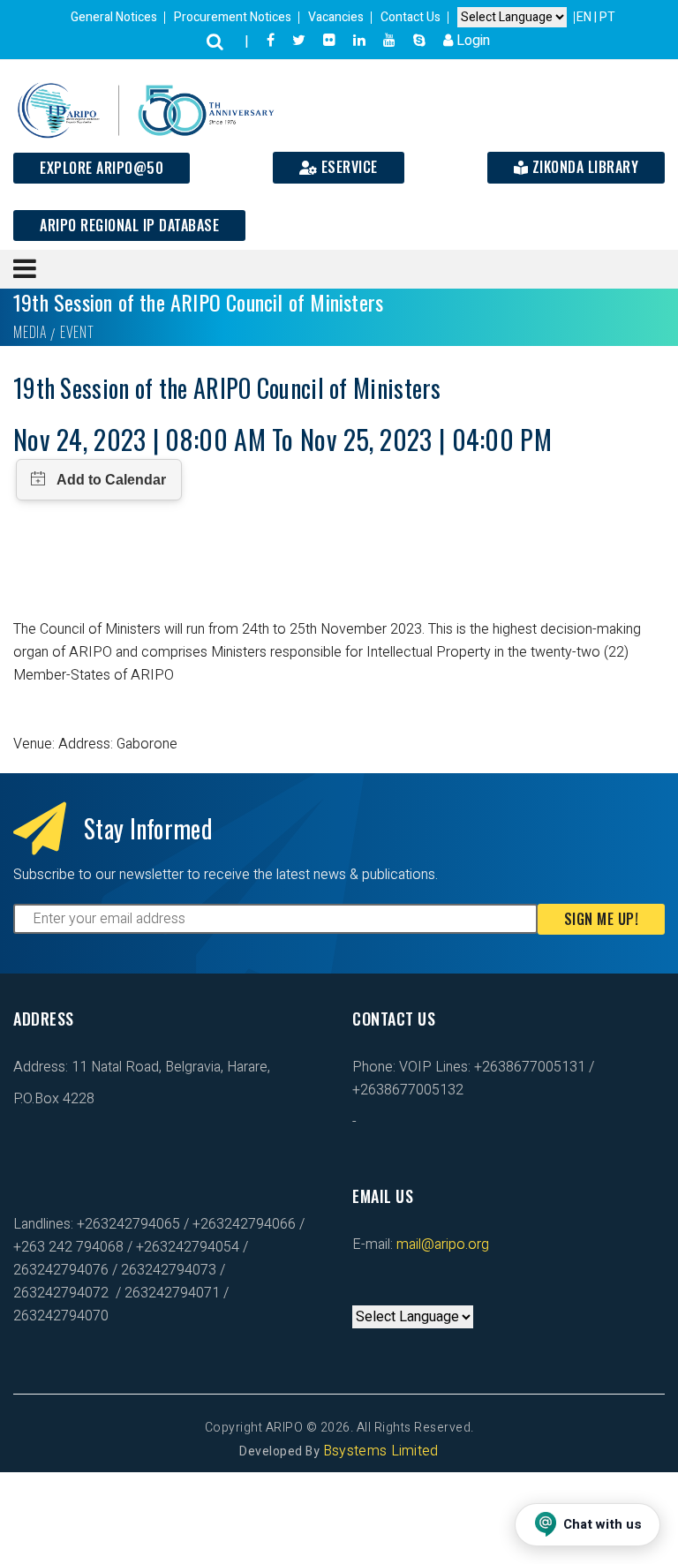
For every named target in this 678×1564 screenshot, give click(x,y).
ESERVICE (347, 166)
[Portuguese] (377, 1294)
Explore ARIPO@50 (101, 167)
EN (585, 17)
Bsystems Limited (381, 1451)
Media (30, 331)
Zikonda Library (583, 166)
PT (607, 17)
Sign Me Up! (601, 918)
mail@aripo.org (441, 1244)
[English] (359, 1294)
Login (471, 40)
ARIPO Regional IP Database (129, 225)
